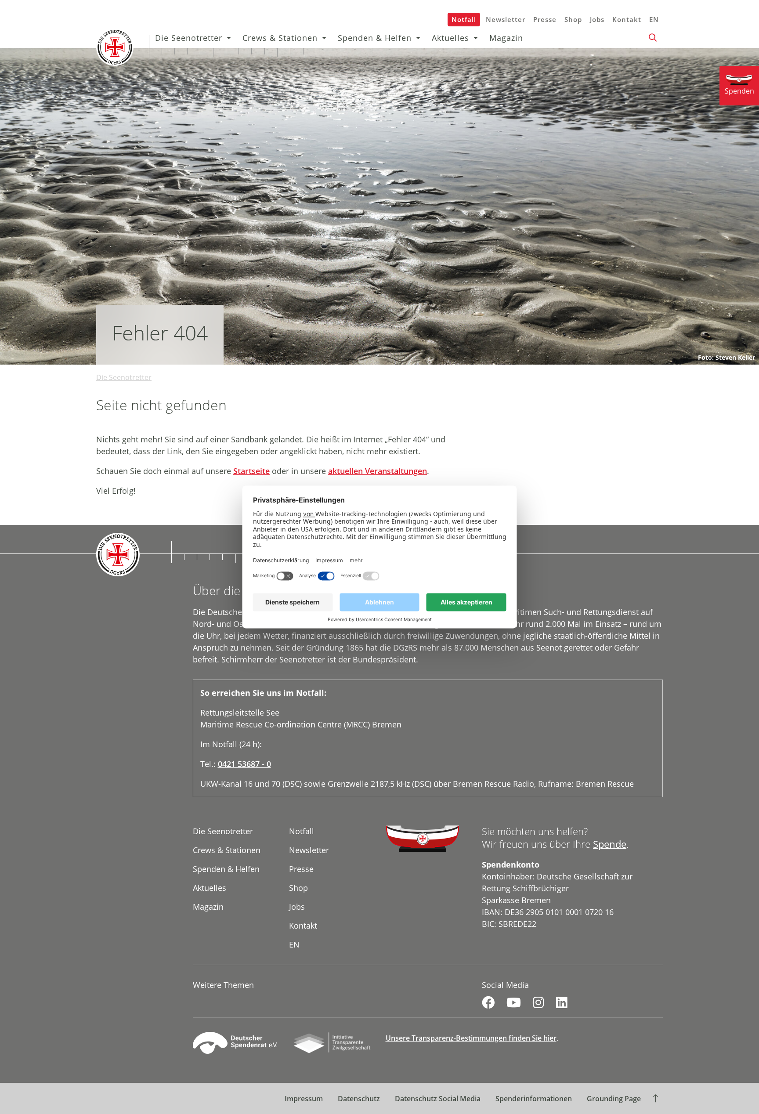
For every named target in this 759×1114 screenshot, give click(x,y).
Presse (545, 19)
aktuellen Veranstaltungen (377, 471)
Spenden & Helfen (375, 38)
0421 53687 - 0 (244, 764)
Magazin (506, 38)
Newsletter (505, 19)
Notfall (464, 19)
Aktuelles (450, 38)
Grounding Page (614, 1098)
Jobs (597, 19)
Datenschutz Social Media (438, 1098)
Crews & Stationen (280, 38)
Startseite (251, 471)
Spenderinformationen (533, 1098)
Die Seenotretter (188, 38)
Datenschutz (359, 1098)
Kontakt (626, 19)
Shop (573, 19)
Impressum (304, 1098)
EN (654, 19)
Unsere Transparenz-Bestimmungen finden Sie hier (471, 1038)
